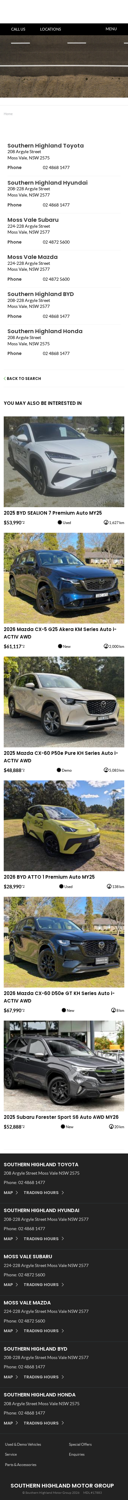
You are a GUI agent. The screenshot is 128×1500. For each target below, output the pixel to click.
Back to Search (24, 378)
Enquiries (77, 1454)
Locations (50, 29)
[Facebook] (2, 112)
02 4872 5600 (56, 242)
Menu (111, 29)
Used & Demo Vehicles (23, 1444)
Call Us (18, 29)
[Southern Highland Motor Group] (22, 16)
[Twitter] (8, 112)
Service (11, 1454)
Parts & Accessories (20, 1465)
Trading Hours (41, 1193)
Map (8, 1193)
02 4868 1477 (56, 167)
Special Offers (80, 1444)
